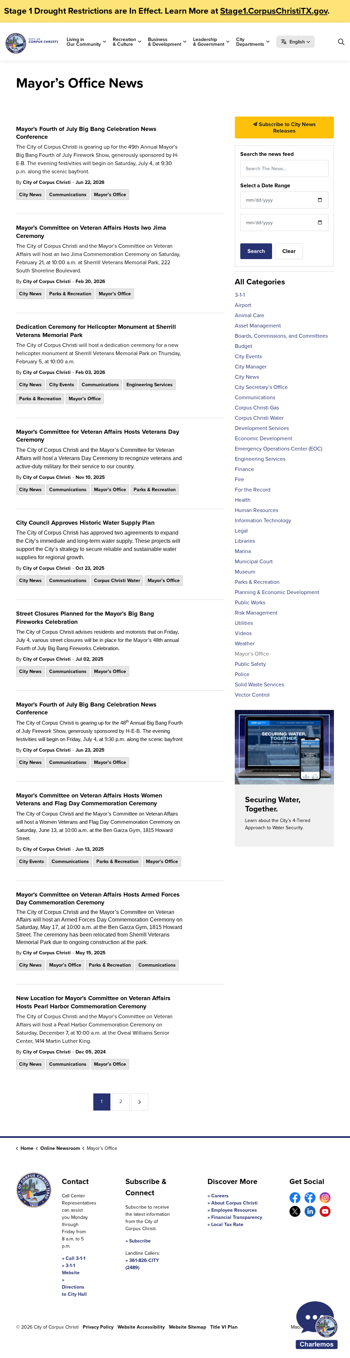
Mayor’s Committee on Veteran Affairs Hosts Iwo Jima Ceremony (91, 232)
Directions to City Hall (74, 1290)
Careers (220, 1195)
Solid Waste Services (259, 684)
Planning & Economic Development (277, 592)
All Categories (260, 281)
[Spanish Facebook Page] (310, 1197)
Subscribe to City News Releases (286, 127)
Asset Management (258, 325)
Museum (245, 571)
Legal (241, 530)
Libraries (245, 540)
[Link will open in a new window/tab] (295, 1197)
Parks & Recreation (70, 293)
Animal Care (249, 315)
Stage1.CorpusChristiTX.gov (273, 10)
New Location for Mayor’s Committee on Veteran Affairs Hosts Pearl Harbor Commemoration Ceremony (93, 1002)
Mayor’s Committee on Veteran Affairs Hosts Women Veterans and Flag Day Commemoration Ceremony (89, 800)
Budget (243, 346)
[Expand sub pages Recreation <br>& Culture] (139, 42)
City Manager (251, 366)
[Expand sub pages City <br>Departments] (267, 42)
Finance (244, 469)
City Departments (250, 42)
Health (243, 499)
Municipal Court (254, 561)
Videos (243, 633)
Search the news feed (267, 154)
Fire (239, 479)
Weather (245, 643)
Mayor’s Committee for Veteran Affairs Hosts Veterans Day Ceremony (97, 436)
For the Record (252, 489)
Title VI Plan (224, 1326)
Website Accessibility (141, 1326)
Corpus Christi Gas (257, 407)
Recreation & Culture (124, 42)
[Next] (139, 1102)
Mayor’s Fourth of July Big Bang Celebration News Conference (86, 133)
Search (256, 251)
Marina (243, 551)
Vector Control (252, 694)
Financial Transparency (236, 1217)
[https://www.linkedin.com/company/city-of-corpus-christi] (310, 1211)
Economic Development (263, 438)
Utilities (244, 623)
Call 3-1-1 (75, 1258)
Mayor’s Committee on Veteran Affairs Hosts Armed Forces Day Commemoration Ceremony (98, 899)
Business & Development (164, 42)
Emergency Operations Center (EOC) (278, 448)
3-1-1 (240, 294)
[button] (295, 42)
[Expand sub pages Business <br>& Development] (184, 42)
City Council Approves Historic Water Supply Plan (85, 523)
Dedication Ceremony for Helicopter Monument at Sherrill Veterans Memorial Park (96, 331)
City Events (61, 384)
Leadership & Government (208, 42)
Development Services (262, 428)
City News (30, 194)
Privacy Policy (98, 1326)
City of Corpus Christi (47, 182)
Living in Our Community (84, 42)
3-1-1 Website (71, 1269)
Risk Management (256, 612)
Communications (67, 194)
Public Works (250, 602)
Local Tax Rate (227, 1224)
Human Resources (256, 510)
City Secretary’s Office (261, 387)
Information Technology (263, 520)
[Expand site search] (341, 41)
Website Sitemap (187, 1326)
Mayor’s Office (110, 194)
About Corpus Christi (234, 1202)
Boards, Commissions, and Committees (281, 335)
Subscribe (140, 1240)
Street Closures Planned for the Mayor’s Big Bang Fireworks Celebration (85, 618)
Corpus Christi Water (117, 580)
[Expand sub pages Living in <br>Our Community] (104, 42)
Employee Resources (234, 1210)
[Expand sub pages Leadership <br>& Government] (227, 42)
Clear (289, 251)
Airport (243, 305)
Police (242, 674)
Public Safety (250, 664)
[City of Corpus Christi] (31, 43)
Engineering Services (149, 384)
